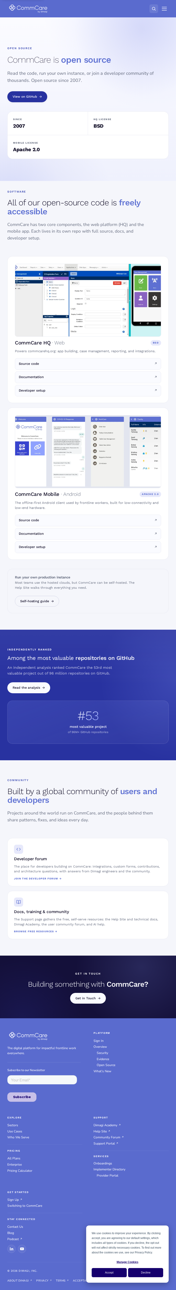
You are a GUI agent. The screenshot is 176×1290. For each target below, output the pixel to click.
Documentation (31, 377)
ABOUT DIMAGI (18, 1280)
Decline (146, 1272)
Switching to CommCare (24, 1206)
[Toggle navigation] (164, 8)
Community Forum (107, 1137)
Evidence (103, 1059)
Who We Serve (18, 1137)
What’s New (102, 1071)
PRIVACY (42, 1280)
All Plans (13, 1158)
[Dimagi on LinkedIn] (11, 1249)
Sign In (99, 1041)
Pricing (13, 1150)
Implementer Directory (109, 1169)
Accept (109, 1272)
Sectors (12, 1125)
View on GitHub (25, 96)
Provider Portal (107, 1175)
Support (101, 1117)
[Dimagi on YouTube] (22, 1249)
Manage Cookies (127, 1262)
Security (102, 1053)
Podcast (13, 1239)
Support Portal (104, 1143)
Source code (29, 364)
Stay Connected (21, 1219)
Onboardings (103, 1163)
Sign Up (13, 1200)
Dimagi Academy (105, 1125)
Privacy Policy (143, 1252)
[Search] (153, 8)
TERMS (60, 1280)
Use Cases (14, 1131)
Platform (102, 1033)
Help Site (100, 1131)
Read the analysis (26, 687)
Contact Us (15, 1227)
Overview (100, 1047)
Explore (14, 1117)
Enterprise (14, 1164)
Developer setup (32, 390)
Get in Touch (85, 998)
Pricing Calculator (19, 1171)
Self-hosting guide (34, 601)
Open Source (106, 1065)
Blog (10, 1233)
